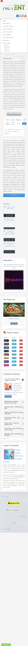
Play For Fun (14, 323)
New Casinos (6, 23)
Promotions (6, 40)
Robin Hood (14, 319)
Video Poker (6, 49)
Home (4, 20)
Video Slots (6, 45)
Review (14, 340)
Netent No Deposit (8, 32)
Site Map (14, 522)
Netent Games (6, 43)
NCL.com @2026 (7, 529)
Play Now (14, 195)
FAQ (7, 496)
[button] (10, 212)
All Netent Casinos (8, 26)
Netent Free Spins (7, 29)
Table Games (7, 47)
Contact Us (22, 516)
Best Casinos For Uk (8, 37)
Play (24, 123)
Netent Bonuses (7, 34)
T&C (4, 496)
